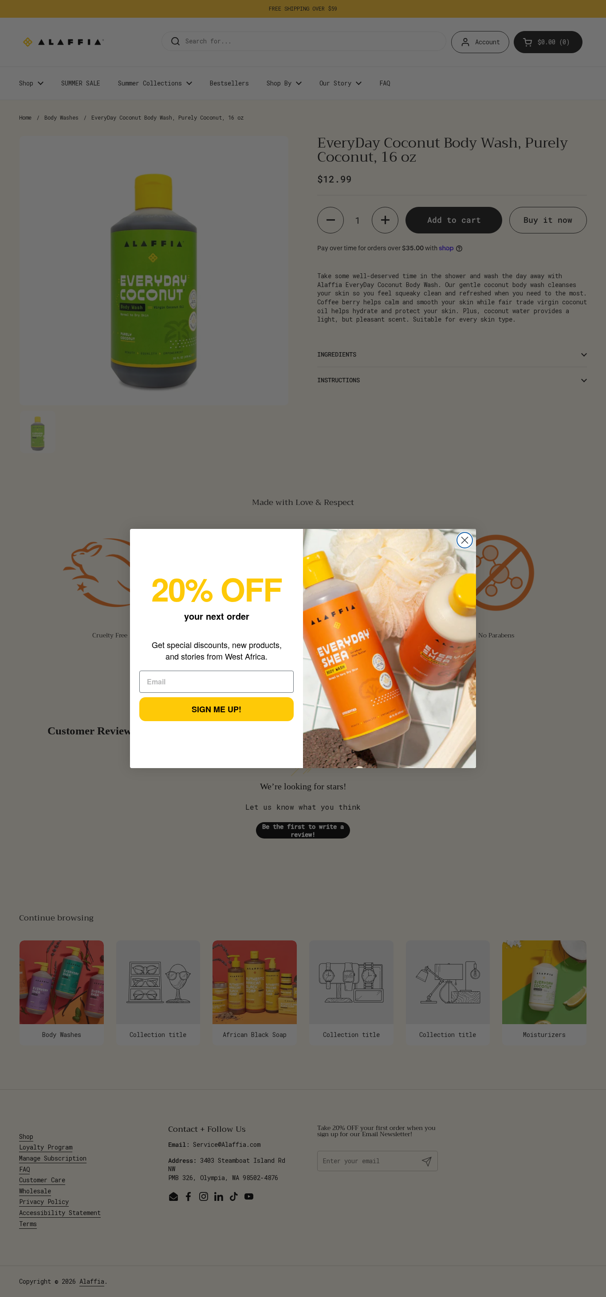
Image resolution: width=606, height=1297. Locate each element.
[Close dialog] (464, 540)
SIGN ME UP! (216, 709)
